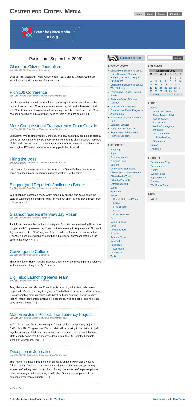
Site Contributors (162, 133)
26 (156, 91)
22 (170, 88)
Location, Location (119, 125)
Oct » (175, 94)
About (149, 14)
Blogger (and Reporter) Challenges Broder (47, 184)
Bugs (113, 153)
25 (151, 91)
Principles (175, 14)
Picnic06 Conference (28, 92)
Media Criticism (118, 222)
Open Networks (121, 214)
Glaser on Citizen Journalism (35, 66)
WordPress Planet (159, 185)
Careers (114, 165)
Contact (161, 14)
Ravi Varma (179, 399)
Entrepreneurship (119, 184)
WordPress (59, 399)
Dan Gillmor (32, 70)
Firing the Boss (23, 159)
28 (166, 91)
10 (180, 81)
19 (156, 88)
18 (151, 88)
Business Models (119, 157)
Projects (114, 233)
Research (115, 241)
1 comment (44, 70)
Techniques (116, 252)
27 (161, 91)
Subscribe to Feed (130, 57)
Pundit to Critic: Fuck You (123, 128)
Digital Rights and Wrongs (126, 199)
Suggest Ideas (157, 174)
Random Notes (118, 237)
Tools (113, 256)
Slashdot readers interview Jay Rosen (43, 214)
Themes (154, 181)
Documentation (158, 166)
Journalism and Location (123, 106)
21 (166, 88)
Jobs (112, 218)
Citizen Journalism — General (125, 172)
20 (161, 88)
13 (161, 84)
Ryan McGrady (164, 137)
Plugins (154, 170)
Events (113, 187)
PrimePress (158, 399)
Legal (116, 210)
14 (166, 84)
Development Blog (160, 162)
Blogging (115, 149)
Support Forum (158, 177)
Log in (153, 198)
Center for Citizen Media (45, 11)
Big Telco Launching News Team (39, 277)
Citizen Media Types (120, 176)
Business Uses (118, 161)
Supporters (159, 141)
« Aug (156, 94)
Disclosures (159, 122)
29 (170, 91)
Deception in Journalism (31, 351)
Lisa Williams (33, 218)
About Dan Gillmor (162, 111)
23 (175, 88)
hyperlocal (115, 191)
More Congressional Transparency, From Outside (53, 125)
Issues (113, 195)
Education (118, 248)
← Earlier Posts (17, 388)
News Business (118, 229)
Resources (116, 245)
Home (139, 14)
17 (180, 84)
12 (156, 84)
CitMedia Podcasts (120, 180)
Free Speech (120, 207)
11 (151, 84)
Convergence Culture (29, 251)
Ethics (116, 203)
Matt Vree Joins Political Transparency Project (50, 314)
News (113, 226)
